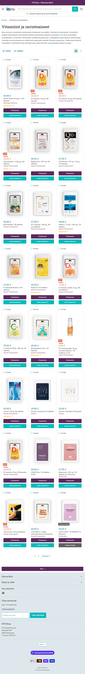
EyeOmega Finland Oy (10, 103)
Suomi (41, 644)
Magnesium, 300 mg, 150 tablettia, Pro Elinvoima (68, 473)
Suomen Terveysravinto (38, 103)
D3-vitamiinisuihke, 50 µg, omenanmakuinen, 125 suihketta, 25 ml (68, 350)
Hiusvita (33, 413)
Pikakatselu (15, 110)
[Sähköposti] (3, 593)
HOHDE (33, 474)
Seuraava (45, 556)
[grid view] (76, 51)
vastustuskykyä (53, 43)
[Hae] (75, 9)
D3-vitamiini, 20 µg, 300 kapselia (14, 472)
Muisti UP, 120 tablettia (39, 288)
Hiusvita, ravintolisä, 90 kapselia (70, 411)
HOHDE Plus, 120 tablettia (40, 472)
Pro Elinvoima (63, 476)
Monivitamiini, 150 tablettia (13, 225)
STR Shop (63, 35)
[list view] (80, 51)
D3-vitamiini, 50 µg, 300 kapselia (70, 99)
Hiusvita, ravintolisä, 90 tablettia (42, 411)
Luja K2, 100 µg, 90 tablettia (13, 411)
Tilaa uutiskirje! (38, 615)
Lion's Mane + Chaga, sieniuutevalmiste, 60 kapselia (41, 533)
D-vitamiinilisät (15, 43)
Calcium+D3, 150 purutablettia (14, 532)
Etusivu (4, 20)
